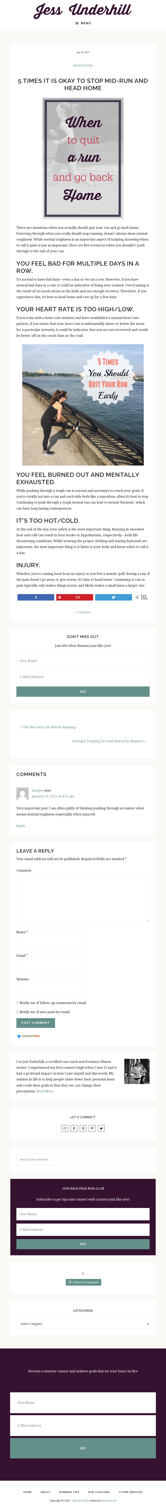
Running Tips (83, 65)
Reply (20, 826)
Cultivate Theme (81, 1500)
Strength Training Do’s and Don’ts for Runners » (109, 741)
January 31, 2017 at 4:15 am (53, 796)
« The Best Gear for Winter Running (48, 727)
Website (22, 979)
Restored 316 (109, 1500)
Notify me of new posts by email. (45, 1012)
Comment (23, 870)
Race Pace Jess (83, 11)
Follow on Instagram (85, 1282)
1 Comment (83, 612)
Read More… (46, 1091)
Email (22, 956)
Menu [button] (86, 23)
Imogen (38, 790)
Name (22, 932)
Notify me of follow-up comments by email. (53, 1003)
